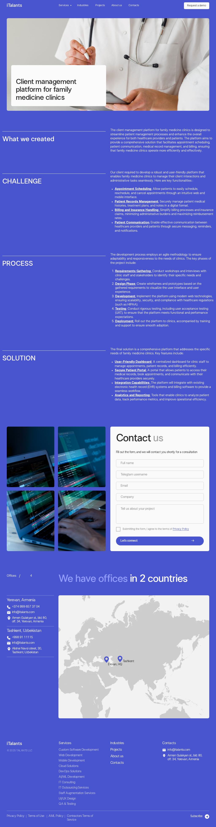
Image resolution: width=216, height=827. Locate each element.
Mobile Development (72, 760)
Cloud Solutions (68, 766)
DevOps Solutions (70, 771)
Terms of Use (36, 816)
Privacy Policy (181, 529)
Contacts (133, 5)
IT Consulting (67, 782)
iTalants (14, 5)
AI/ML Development (71, 776)
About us (116, 5)
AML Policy (56, 816)
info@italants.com (178, 749)
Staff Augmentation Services (77, 793)
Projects (100, 5)
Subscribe (196, 816)
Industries (82, 5)
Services (64, 5)
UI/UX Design (67, 798)
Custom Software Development (79, 749)
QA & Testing (67, 803)
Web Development (70, 755)
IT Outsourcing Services (74, 787)
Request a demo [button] (196, 5)
